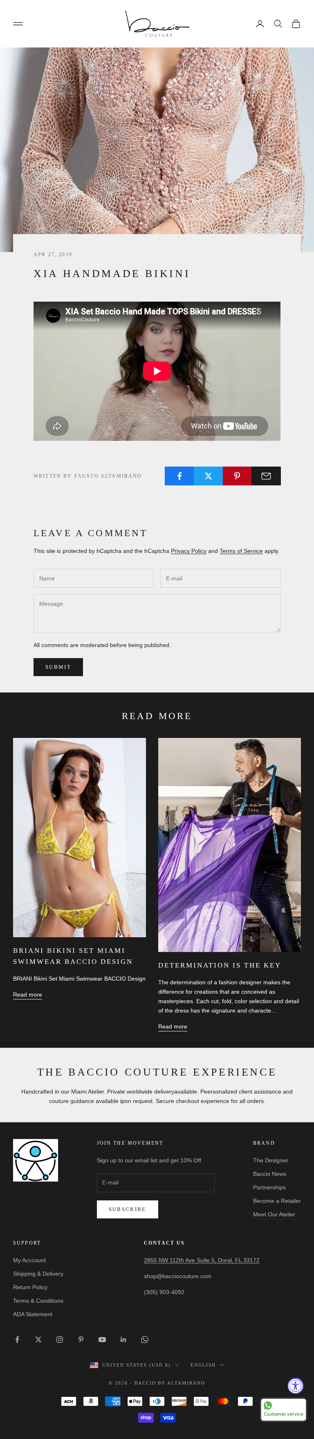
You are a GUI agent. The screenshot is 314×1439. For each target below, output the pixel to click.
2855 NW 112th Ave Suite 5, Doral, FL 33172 (202, 1260)
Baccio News (269, 1174)
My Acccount (29, 1260)
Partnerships (269, 1187)
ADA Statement (32, 1314)
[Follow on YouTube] (102, 1339)
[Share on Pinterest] (237, 476)
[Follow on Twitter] (38, 1339)
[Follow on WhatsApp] (145, 1339)
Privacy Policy (188, 551)
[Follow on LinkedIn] (123, 1339)
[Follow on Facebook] (17, 1339)
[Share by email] (266, 476)
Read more (27, 994)
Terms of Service (241, 551)
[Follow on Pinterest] (81, 1339)
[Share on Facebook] (179, 476)
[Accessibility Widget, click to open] (295, 1386)
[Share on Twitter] (208, 476)
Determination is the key (219, 965)
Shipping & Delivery (38, 1273)
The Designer (270, 1160)
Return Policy (30, 1287)
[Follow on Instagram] (60, 1339)
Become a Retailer (277, 1201)
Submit (58, 667)
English (203, 1364)
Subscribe (127, 1209)
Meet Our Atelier (274, 1214)
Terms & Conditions (38, 1300)
